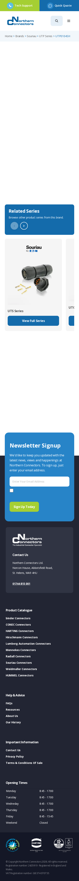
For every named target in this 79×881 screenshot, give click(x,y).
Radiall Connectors (18, 656)
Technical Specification (24, 197)
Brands (19, 36)
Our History (13, 722)
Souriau (31, 36)
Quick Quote (63, 5)
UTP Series (45, 36)
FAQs (9, 703)
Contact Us (13, 750)
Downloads (14, 185)
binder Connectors (18, 618)
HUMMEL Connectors (19, 675)
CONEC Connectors (18, 624)
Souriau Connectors (19, 662)
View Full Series (33, 321)
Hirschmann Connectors (22, 637)
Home (8, 36)
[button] (57, 21)
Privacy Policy (15, 756)
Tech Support (24, 5)
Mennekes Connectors (21, 650)
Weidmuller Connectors (21, 669)
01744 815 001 (21, 583)
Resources (13, 709)
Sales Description (19, 174)
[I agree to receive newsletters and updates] (12, 490)
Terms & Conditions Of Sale (24, 763)
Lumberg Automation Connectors (28, 643)
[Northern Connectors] (21, 21)
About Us (12, 716)
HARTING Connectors (20, 631)
